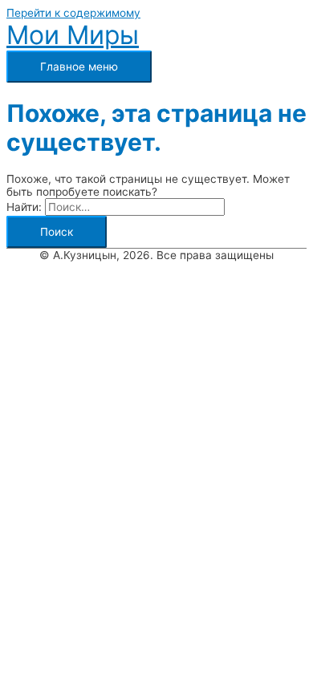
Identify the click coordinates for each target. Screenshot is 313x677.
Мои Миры (72, 35)
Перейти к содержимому (73, 12)
